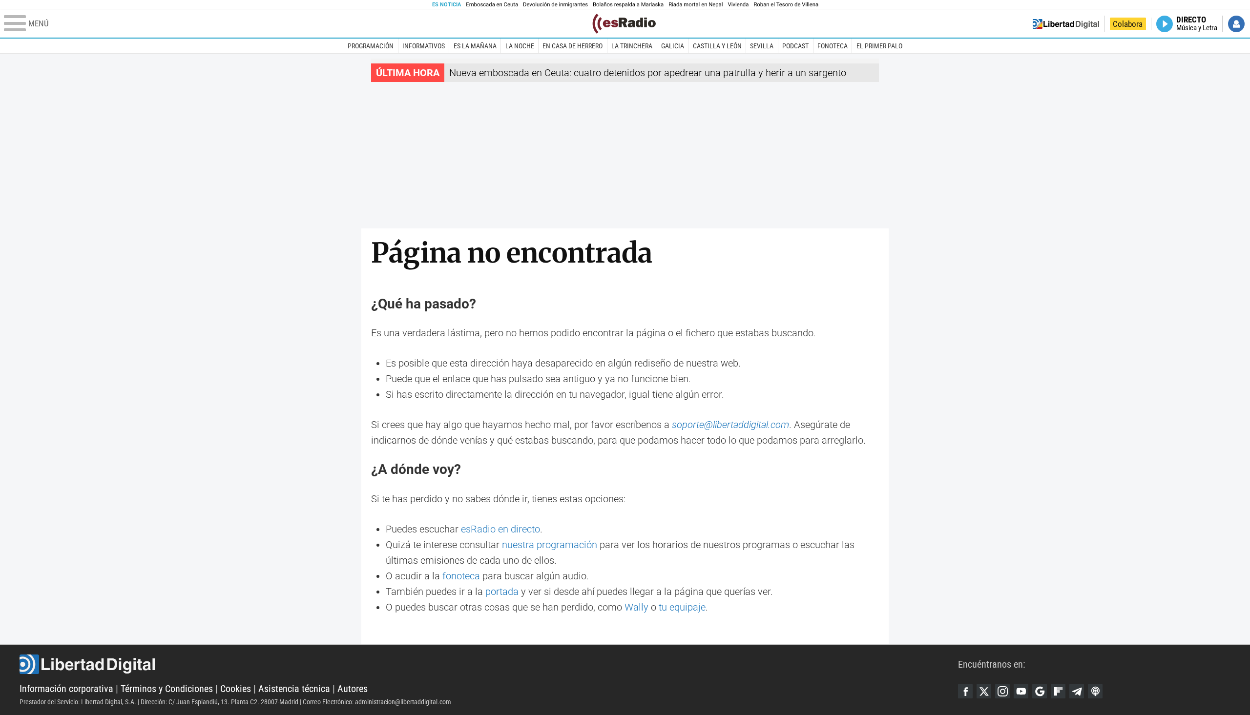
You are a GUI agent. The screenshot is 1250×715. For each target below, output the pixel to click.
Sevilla (761, 46)
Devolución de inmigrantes (555, 4)
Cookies (235, 689)
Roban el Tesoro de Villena (785, 4)
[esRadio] (624, 24)
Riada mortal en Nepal (695, 4)
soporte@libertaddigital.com (730, 424)
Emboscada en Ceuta (492, 4)
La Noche (519, 46)
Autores (352, 689)
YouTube (1021, 691)
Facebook (965, 691)
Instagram (1002, 691)
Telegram (1076, 691)
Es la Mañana (475, 46)
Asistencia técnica (294, 689)
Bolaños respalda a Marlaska (628, 4)
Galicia (672, 46)
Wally (636, 607)
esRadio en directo (500, 529)
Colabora (1128, 24)
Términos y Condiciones (167, 689)
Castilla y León (717, 46)
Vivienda (738, 4)
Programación (371, 46)
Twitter (984, 691)
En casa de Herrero (572, 46)
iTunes (1095, 691)
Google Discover (1039, 691)
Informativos (423, 46)
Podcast (795, 46)
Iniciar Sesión (1236, 24)
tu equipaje (682, 607)
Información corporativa (66, 689)
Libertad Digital (489, 664)
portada (502, 591)
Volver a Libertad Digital (1066, 24)
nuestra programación (549, 545)
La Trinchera (631, 46)
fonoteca (461, 576)
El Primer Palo (879, 46)
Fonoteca (832, 46)
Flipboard (1058, 691)
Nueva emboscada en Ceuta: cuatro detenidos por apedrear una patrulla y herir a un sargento (647, 73)
